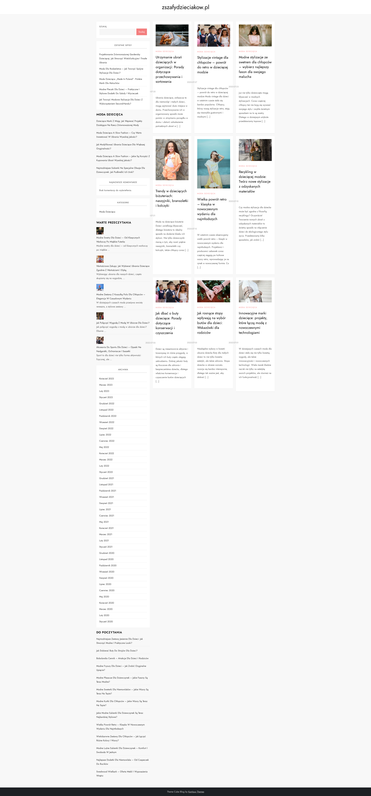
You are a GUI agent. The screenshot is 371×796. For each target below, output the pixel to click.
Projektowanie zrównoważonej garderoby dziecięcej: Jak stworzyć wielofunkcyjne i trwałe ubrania (123, 58)
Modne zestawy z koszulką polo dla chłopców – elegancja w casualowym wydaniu (120, 296)
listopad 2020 (106, 559)
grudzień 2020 (106, 553)
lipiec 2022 (105, 434)
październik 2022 (107, 416)
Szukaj (103, 26)
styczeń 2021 (105, 546)
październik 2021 (107, 490)
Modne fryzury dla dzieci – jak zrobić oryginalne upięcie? (121, 668)
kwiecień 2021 (106, 528)
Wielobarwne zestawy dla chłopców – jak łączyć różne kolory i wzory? (121, 738)
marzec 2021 (105, 534)
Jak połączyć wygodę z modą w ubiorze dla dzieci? (123, 322)
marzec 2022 (105, 459)
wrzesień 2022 (106, 422)
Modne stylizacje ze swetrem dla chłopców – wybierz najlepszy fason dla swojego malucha (255, 67)
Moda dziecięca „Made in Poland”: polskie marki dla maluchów (120, 81)
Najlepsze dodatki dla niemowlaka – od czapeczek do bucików (122, 762)
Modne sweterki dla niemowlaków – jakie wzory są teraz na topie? (122, 691)
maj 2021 (104, 522)
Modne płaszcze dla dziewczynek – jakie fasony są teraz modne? (122, 679)
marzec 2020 (106, 609)
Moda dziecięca (165, 51)
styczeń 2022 (106, 472)
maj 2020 (104, 596)
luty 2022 (104, 465)
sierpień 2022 (106, 428)
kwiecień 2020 (106, 602)
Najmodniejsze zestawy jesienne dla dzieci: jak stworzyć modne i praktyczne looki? (119, 641)
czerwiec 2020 (106, 590)
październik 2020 (108, 565)
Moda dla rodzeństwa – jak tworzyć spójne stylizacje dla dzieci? (121, 70)
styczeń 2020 (106, 621)
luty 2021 (104, 540)
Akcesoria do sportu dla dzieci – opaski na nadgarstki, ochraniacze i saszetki (118, 349)
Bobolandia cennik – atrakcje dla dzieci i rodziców (122, 658)
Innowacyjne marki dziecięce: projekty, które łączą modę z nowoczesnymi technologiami (253, 323)
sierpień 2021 (106, 503)
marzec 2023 (105, 384)
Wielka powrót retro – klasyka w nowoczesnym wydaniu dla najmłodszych (212, 209)
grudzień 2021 (106, 478)
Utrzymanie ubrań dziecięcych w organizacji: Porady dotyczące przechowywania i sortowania (170, 69)
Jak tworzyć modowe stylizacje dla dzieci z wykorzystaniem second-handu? (121, 101)
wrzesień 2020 (106, 571)
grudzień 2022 (106, 403)
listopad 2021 (106, 484)
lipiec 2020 (105, 584)
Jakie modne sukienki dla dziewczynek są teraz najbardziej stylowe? (119, 715)
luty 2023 (104, 391)
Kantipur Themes (196, 791)
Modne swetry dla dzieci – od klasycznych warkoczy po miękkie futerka (118, 239)
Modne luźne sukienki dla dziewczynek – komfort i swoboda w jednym (122, 750)
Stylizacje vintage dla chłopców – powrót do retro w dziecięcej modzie (212, 65)
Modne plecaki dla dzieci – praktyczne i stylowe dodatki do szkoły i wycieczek (119, 91)
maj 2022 (104, 447)
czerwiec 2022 (106, 441)
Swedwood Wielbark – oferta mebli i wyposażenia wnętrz (122, 773)
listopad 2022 (106, 409)
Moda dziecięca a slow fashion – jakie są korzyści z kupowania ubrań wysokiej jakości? (123, 158)
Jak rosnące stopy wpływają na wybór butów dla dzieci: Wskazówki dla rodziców (211, 323)
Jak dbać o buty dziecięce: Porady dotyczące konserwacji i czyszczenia (169, 323)
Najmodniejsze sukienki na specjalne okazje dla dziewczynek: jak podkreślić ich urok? (120, 170)
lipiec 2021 (105, 509)
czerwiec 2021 (106, 515)
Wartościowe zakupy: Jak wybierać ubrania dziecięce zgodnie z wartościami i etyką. (122, 268)
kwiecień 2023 (106, 378)
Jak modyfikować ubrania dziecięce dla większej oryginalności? (120, 146)
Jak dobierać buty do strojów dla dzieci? (117, 650)
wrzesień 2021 (106, 497)
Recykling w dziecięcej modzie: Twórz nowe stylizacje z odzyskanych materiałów (254, 181)
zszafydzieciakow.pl (185, 7)
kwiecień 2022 (106, 453)
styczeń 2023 (106, 397)
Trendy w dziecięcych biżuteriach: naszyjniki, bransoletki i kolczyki (172, 198)
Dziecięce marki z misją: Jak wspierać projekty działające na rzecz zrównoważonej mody (119, 123)
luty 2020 (104, 615)
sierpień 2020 (106, 578)
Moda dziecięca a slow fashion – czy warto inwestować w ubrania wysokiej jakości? (119, 134)
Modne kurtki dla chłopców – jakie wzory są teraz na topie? (121, 703)
